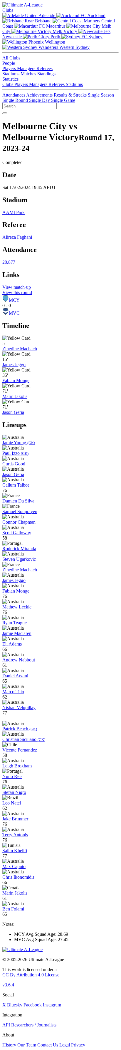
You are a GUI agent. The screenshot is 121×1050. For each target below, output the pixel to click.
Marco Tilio (13, 691)
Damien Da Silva (18, 500)
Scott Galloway (16, 532)
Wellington (54, 41)
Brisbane (43, 20)
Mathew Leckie (16, 606)
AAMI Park (13, 212)
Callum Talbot (15, 484)
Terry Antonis (15, 834)
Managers (26, 68)
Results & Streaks (71, 94)
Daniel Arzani (15, 675)
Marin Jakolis (14, 396)
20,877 (8, 262)
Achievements (40, 94)
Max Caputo (14, 866)
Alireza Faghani (17, 237)
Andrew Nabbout (18, 659)
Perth (55, 36)
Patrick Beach (19, 728)
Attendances (14, 94)
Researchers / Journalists (33, 1024)
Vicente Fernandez (19, 749)
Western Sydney (74, 47)
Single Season (101, 94)
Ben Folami (13, 908)
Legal (64, 1044)
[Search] (4, 113)
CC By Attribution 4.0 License (30, 974)
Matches (29, 73)
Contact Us (47, 1044)
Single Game (63, 100)
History (9, 1044)
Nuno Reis (12, 776)
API (6, 1024)
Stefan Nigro (14, 792)
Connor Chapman (19, 522)
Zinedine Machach (19, 348)
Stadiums (11, 73)
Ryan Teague (14, 622)
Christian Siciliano (23, 739)
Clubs (7, 10)
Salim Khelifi (14, 850)
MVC (14, 313)
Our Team (26, 1044)
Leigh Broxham (17, 765)
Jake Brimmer (15, 818)
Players (9, 68)
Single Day (40, 100)
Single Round (15, 100)
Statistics (10, 79)
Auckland (95, 15)
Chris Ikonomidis (18, 877)
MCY (14, 300)
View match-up (16, 287)
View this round (17, 292)
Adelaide (47, 15)
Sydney (94, 36)
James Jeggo (14, 364)
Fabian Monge (15, 380)
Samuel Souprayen (19, 511)
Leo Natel (11, 802)
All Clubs (11, 57)
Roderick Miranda (19, 548)
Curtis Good (13, 463)
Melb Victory (64, 31)
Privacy (78, 1044)
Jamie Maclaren (16, 633)
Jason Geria (13, 412)
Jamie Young (18, 442)
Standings (46, 73)
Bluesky (14, 1004)
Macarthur (55, 26)
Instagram (52, 1004)
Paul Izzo (15, 453)
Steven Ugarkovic (19, 559)
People (8, 63)
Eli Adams (12, 643)
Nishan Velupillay (19, 707)
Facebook (32, 1004)
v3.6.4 (8, 984)
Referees (44, 68)
